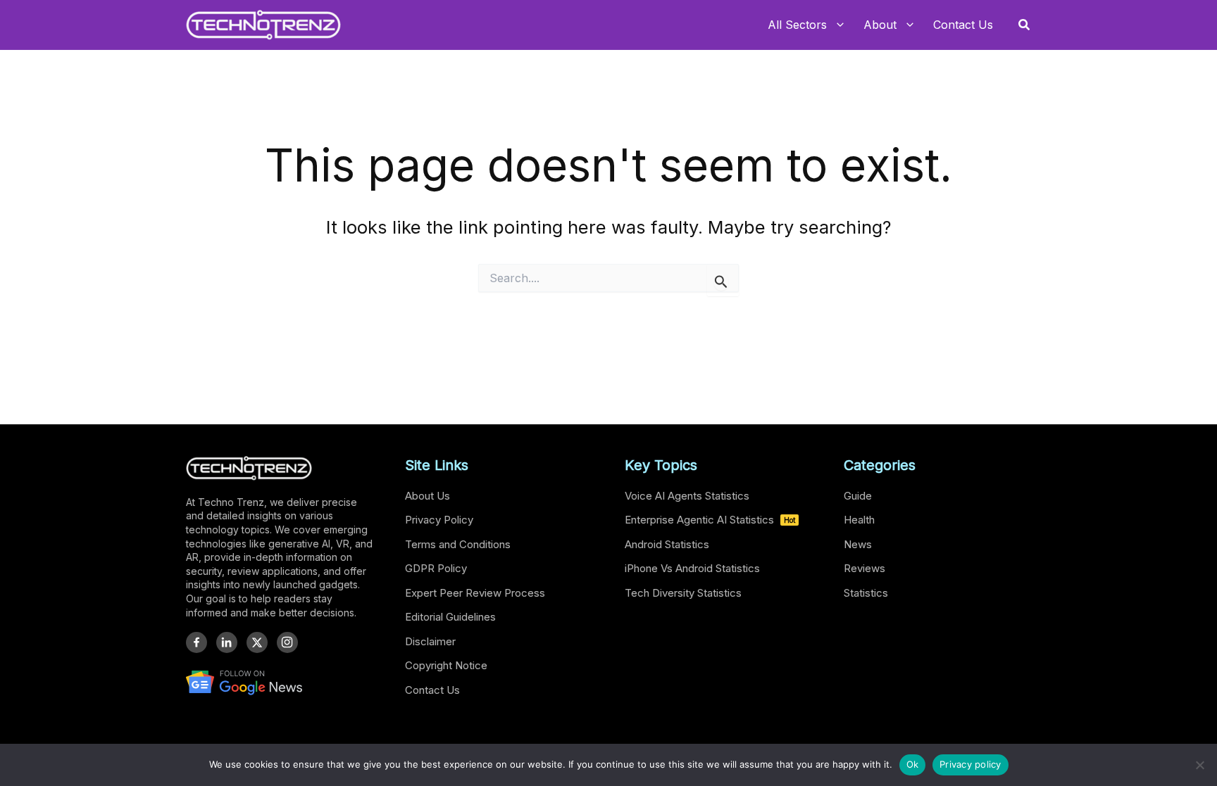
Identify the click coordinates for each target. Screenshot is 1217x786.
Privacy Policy (439, 519)
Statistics (866, 593)
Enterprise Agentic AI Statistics (710, 519)
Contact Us (432, 690)
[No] (1199, 765)
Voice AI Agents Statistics (687, 495)
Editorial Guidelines (450, 616)
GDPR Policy (436, 568)
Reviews (864, 568)
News (858, 544)
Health (859, 519)
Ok (912, 764)
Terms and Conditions (458, 544)
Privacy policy (970, 764)
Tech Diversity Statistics (683, 593)
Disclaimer (430, 641)
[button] (1024, 25)
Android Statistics (667, 544)
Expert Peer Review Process (475, 593)
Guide (858, 495)
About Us (427, 495)
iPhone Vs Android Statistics (692, 568)
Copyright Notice (446, 665)
